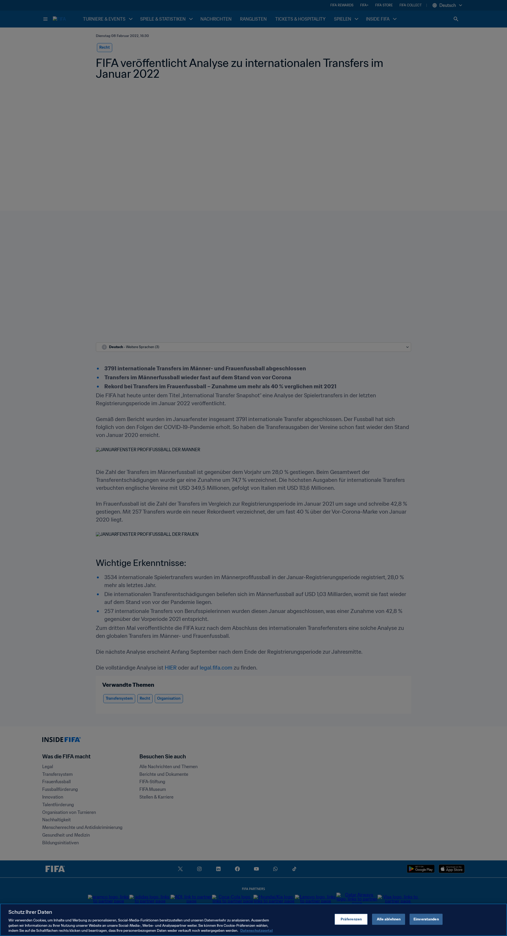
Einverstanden (426, 919)
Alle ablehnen (389, 919)
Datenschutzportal (256, 930)
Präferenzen (351, 919)
